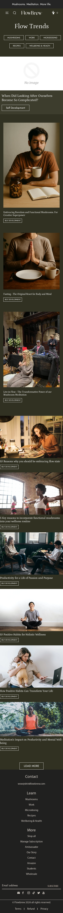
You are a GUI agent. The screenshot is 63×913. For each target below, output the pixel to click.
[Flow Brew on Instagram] (29, 892)
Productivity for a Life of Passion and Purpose (26, 577)
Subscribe (53, 886)
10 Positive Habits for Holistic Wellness (23, 634)
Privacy (44, 909)
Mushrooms (13, 37)
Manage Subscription (31, 842)
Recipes (17, 45)
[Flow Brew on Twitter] (39, 892)
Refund (31, 909)
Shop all (31, 836)
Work (32, 37)
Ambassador (31, 847)
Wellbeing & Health (39, 45)
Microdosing (50, 37)
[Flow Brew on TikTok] (34, 892)
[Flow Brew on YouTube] (44, 892)
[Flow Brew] (32, 12)
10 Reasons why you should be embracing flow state (30, 461)
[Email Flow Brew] (19, 892)
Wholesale (31, 874)
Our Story (31, 852)
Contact (31, 858)
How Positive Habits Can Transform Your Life (26, 691)
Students (31, 869)
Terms (18, 909)
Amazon (31, 863)
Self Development (15, 108)
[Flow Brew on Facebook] (24, 892)
